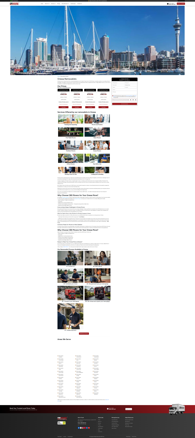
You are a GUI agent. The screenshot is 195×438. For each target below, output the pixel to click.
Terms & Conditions (129, 95)
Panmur (78, 378)
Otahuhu (61, 378)
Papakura (96, 378)
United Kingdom (70, 436)
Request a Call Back (180, 3)
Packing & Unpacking (115, 424)
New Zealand (60, 436)
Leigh (61, 369)
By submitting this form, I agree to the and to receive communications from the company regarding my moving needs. (124, 96)
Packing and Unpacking (70, 124)
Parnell (96, 381)
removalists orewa (64, 76)
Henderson (78, 366)
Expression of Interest (129, 423)
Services (53, 3)
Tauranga (61, 390)
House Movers (97, 150)
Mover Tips (127, 424)
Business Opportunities (129, 419)
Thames (96, 387)
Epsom (61, 362)
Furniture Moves (114, 423)
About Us (47, 3)
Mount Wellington (79, 372)
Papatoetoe (61, 381)
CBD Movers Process (84, 333)
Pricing (58, 3)
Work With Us (127, 421)
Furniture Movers (70, 150)
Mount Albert (96, 369)
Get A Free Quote (181, 0)
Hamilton (96, 362)
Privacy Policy (128, 436)
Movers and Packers (97, 124)
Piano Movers (97, 137)
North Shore (61, 375)
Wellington (96, 393)
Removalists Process (128, 426)
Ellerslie (96, 359)
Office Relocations (115, 421)
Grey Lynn (78, 362)
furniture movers (78, 198)
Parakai (78, 381)
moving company (65, 197)
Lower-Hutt (78, 369)
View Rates (63, 107)
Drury (78, 359)
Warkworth (61, 393)
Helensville (61, 366)
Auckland (61, 356)
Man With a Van (97, 164)
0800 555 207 (66, 246)
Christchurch (78, 356)
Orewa (96, 375)
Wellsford (78, 393)
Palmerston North (62, 396)
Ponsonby (61, 384)
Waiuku (96, 390)
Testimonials (73, 3)
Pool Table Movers (71, 137)
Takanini (61, 387)
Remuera (96, 384)
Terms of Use (134, 436)
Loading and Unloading (97, 174)
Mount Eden (61, 372)
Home (42, 3)
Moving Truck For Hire (71, 174)
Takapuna (78, 387)
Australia (64, 436)
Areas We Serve (65, 3)
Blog (99, 429)
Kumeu (96, 366)
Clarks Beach (96, 356)
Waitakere (78, 390)
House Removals (114, 419)
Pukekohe (78, 384)
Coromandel (61, 359)
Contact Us (79, 3)
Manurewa (96, 372)
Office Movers (71, 164)
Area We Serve (100, 426)
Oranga (78, 375)
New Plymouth (79, 396)
